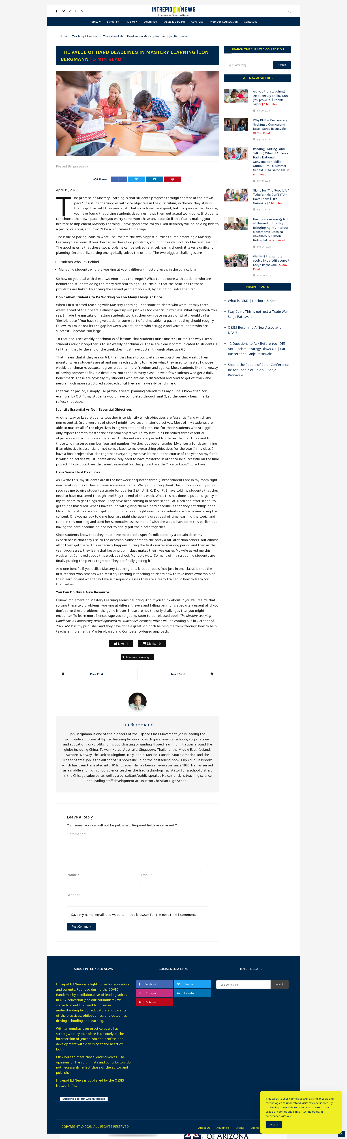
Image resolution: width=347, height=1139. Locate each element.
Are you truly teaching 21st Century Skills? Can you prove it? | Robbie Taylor (270, 97)
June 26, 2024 (264, 246)
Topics (94, 21)
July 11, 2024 (263, 209)
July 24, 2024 (263, 139)
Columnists (151, 21)
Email (146, 875)
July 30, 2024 (263, 110)
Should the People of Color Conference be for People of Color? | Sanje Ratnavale (258, 369)
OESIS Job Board (174, 21)
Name (74, 875)
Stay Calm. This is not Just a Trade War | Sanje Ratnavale (259, 314)
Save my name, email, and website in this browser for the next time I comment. (133, 915)
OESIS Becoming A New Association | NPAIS (257, 330)
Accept (273, 1124)
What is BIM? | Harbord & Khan (252, 300)
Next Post (178, 674)
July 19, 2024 (263, 180)
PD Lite (130, 21)
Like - (122, 644)
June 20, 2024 (264, 275)
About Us (204, 1127)
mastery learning (137, 657)
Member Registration (224, 21)
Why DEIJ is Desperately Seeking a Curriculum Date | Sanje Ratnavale (270, 126)
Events (239, 1127)
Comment (77, 834)
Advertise (197, 21)
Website (74, 895)
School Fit (113, 21)
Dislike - (153, 644)
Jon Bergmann (81, 166)
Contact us (250, 21)
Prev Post (96, 674)
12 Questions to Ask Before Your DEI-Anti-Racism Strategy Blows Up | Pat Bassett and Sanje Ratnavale (257, 348)
